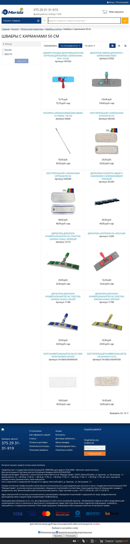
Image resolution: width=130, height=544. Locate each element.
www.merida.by (38, 465)
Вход (111, 2)
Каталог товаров (11, 20)
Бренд (8, 44)
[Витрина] (112, 45)
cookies (96, 523)
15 (125, 413)
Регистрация (122, 2)
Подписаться (94, 453)
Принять (58, 535)
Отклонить (70, 535)
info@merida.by (51, 497)
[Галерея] (119, 45)
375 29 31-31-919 (45, 10)
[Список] (125, 45)
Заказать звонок (10, 438)
